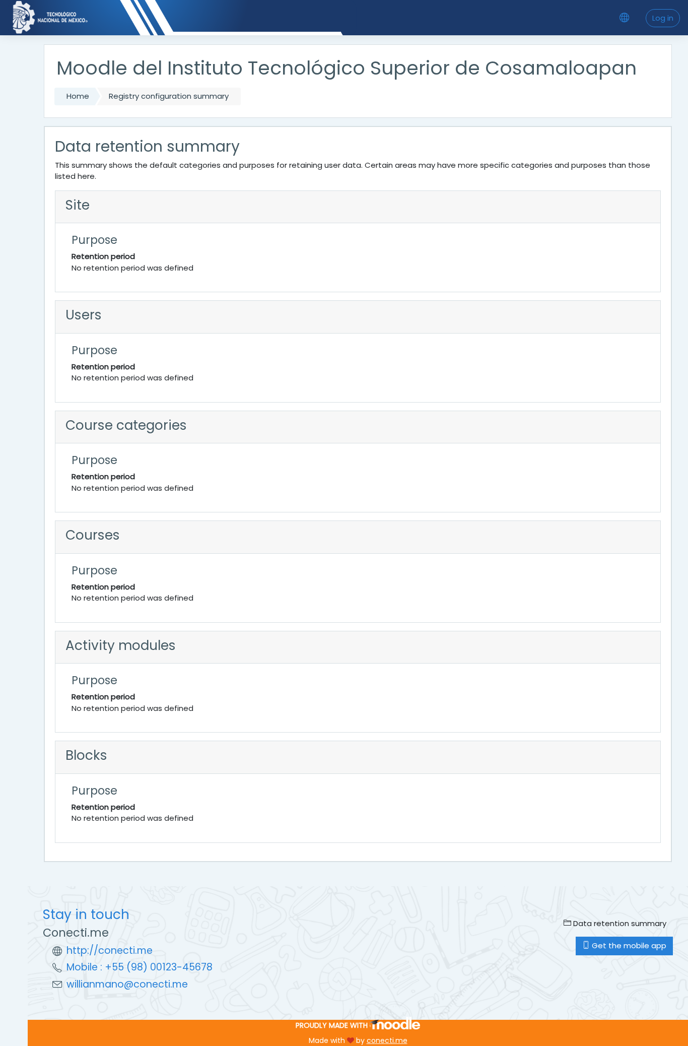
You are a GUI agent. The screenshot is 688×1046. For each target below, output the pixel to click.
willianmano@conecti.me (127, 984)
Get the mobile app (628, 945)
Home (77, 96)
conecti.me (387, 1040)
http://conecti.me (109, 950)
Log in (662, 18)
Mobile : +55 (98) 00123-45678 (139, 967)
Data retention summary (618, 923)
